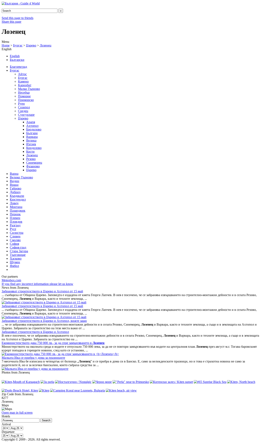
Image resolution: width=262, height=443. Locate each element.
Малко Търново (29, 89)
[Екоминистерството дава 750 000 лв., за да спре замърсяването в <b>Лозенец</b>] (60, 354)
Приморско (26, 100)
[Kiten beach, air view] (121, 390)
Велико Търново (21, 177)
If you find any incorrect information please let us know (37, 284)
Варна (14, 173)
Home (6, 45)
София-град (18, 247)
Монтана (16, 207)
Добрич (15, 192)
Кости (30, 151)
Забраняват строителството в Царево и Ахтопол (35, 332)
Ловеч (14, 203)
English (15, 56)
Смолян (15, 240)
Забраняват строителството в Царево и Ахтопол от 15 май (42, 291)
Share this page (11, 21)
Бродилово (33, 129)
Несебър (24, 92)
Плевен (15, 218)
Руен (21, 103)
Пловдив (16, 221)
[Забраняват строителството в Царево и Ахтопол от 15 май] (44, 302)
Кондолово (34, 148)
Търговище (18, 255)
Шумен (15, 262)
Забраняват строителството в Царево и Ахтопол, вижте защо (44, 321)
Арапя (30, 122)
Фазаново (33, 166)
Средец (23, 111)
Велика (31, 140)
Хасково (15, 258)
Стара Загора (19, 251)
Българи (32, 133)
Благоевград (18, 66)
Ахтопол (32, 125)
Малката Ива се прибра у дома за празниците (33, 357)
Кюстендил (18, 199)
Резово (31, 159)
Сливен (15, 236)
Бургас (18, 45)
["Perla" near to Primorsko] (131, 382)
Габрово (15, 188)
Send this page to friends (17, 18)
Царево (31, 45)
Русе (13, 229)
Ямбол (14, 266)
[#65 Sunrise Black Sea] (210, 382)
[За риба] (47, 382)
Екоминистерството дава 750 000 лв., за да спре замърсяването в (53, 343)
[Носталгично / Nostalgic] (73, 382)
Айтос (22, 74)
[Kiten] (44, 390)
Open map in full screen (17, 412)
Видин (14, 181)
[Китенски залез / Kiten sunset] (171, 382)
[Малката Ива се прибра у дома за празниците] (35, 368)
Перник (15, 214)
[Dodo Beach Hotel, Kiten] (20, 390)
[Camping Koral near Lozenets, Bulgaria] (77, 390)
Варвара (32, 137)
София (14, 243)
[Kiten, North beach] (241, 382)
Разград (15, 225)
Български (17, 59)
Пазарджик (17, 210)
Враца (14, 184)
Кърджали (17, 196)
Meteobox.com (11, 280)
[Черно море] (102, 382)
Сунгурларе (26, 114)
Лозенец (45, 45)
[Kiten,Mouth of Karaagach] (21, 382)
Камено (23, 81)
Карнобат (24, 85)
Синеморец (34, 162)
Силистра (16, 232)
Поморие (24, 96)
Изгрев (31, 144)
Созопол (24, 107)
